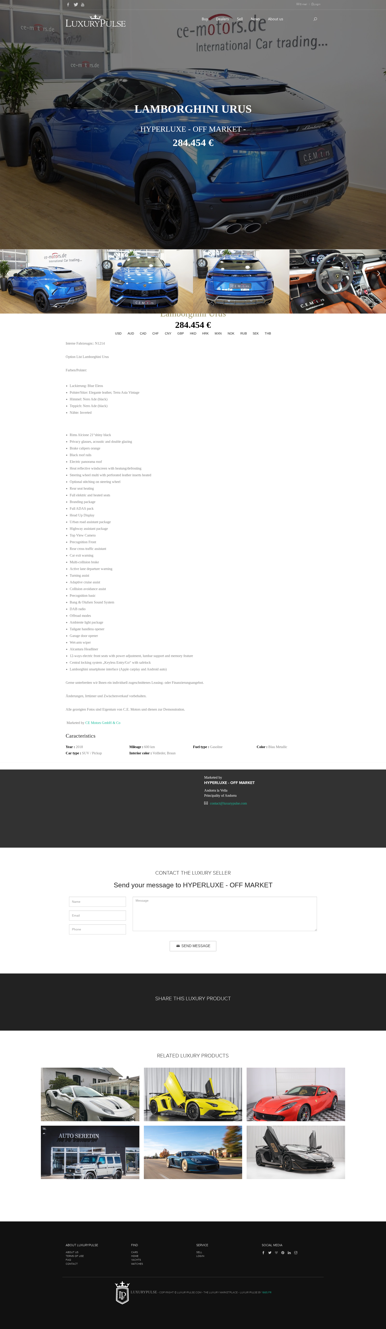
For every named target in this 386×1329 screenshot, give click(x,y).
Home (134, 1256)
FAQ (68, 1259)
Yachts (136, 1259)
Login (317, 4)
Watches (137, 1263)
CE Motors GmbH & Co (102, 723)
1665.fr (266, 1292)
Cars (134, 1252)
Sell (240, 19)
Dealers (223, 19)
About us (276, 19)
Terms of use (75, 1256)
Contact (72, 1263)
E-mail (303, 4)
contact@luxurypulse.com (228, 803)
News (256, 19)
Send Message (195, 946)
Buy (205, 19)
